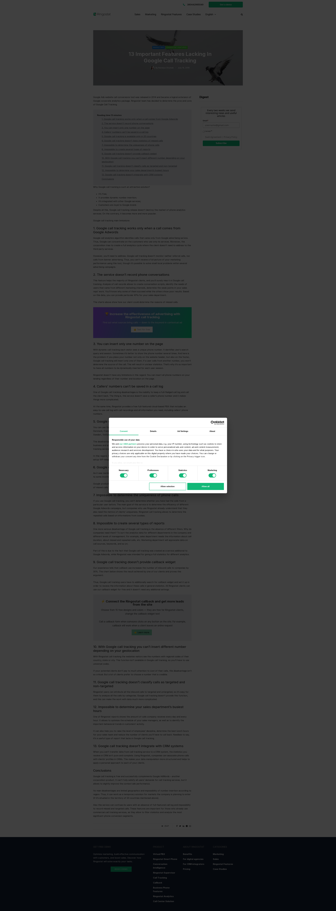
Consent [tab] (124, 431)
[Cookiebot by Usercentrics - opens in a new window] (212, 423)
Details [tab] (153, 431)
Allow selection (168, 486)
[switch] (153, 475)
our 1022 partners (128, 444)
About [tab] (212, 431)
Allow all (205, 486)
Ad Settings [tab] (182, 431)
